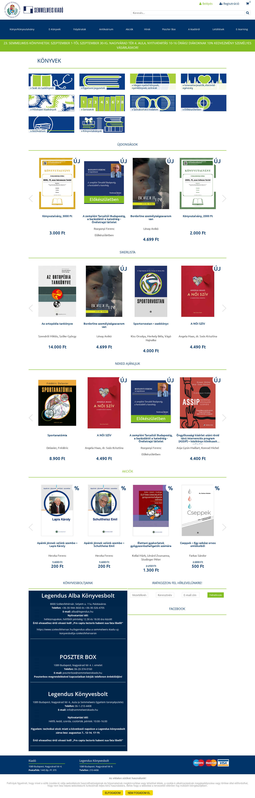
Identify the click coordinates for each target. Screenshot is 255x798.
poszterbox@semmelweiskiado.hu (82, 672)
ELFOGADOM (113, 793)
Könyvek (49, 60)
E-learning (242, 29)
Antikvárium (106, 29)
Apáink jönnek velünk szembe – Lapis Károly (57, 544)
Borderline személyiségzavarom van (150, 217)
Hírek (147, 29)
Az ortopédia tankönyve (57, 323)
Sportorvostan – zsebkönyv (150, 323)
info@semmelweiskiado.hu (82, 709)
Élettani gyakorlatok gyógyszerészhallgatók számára (150, 544)
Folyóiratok (79, 29)
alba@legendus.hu (82, 611)
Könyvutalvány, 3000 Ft (57, 216)
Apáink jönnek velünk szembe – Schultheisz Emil (104, 544)
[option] (57, 195)
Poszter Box (169, 29)
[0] (247, 4)
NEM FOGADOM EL (139, 793)
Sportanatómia (57, 435)
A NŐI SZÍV (198, 323)
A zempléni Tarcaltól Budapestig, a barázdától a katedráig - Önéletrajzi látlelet (104, 219)
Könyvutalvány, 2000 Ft (198, 216)
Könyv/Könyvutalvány (22, 29)
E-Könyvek (55, 29)
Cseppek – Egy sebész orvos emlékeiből (198, 544)
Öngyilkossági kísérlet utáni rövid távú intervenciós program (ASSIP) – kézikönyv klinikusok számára (197, 440)
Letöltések (218, 29)
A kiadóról (194, 29)
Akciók (129, 29)
